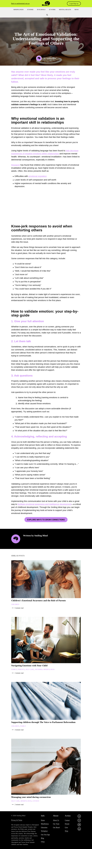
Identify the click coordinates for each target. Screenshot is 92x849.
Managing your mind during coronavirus (31, 797)
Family (14, 669)
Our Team (56, 824)
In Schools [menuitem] (41, 9)
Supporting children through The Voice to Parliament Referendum (43, 722)
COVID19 (36, 801)
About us (56, 820)
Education (44, 827)
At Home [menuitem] (30, 9)
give (66, 827)
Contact (67, 820)
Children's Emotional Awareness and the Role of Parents (38, 600)
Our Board (56, 827)
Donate (67, 824)
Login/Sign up (73, 3)
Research (15, 165)
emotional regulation (37, 176)
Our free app (45, 834)
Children (15, 604)
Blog (42, 838)
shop (66, 831)
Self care (30, 669)
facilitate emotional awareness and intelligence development (44, 504)
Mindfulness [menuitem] (18, 9)
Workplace (44, 831)
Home (43, 820)
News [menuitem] (76, 9)
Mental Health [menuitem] (65, 9)
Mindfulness (26, 801)
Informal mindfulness (45, 669)
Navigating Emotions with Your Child (29, 665)
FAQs (43, 842)
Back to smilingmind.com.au (20, 3)
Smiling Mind (51, 58)
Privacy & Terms (16, 820)
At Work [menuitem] (52, 9)
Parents (21, 669)
